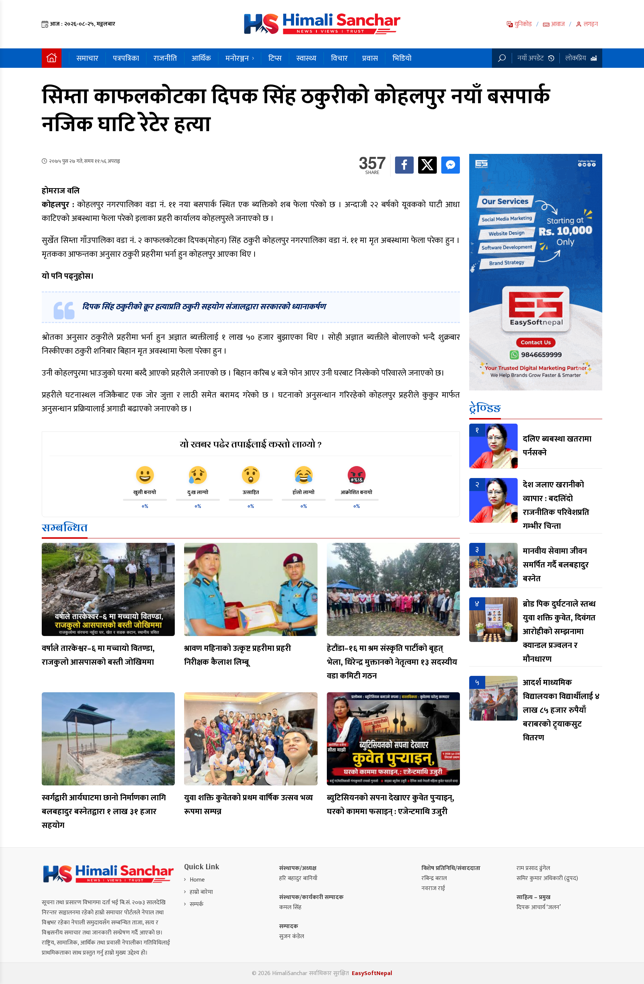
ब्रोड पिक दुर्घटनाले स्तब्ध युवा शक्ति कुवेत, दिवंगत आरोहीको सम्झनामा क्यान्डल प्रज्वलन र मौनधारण (559, 631)
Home (197, 880)
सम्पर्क (196, 904)
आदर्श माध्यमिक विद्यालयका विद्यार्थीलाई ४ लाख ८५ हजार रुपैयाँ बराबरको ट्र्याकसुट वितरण (561, 710)
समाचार (87, 58)
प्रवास (370, 58)
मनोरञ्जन (237, 58)
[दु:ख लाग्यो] (198, 475)
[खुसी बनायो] (145, 475)
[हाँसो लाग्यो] (304, 475)
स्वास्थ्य (306, 58)
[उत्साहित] (251, 475)
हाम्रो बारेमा (201, 892)
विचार (339, 58)
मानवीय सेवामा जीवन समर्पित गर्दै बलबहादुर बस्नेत (556, 565)
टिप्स (275, 58)
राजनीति (165, 58)
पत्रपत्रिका (126, 58)
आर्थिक (201, 58)
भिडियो (401, 58)
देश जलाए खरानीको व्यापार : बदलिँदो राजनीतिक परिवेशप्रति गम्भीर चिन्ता (556, 505)
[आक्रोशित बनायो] (357, 475)
